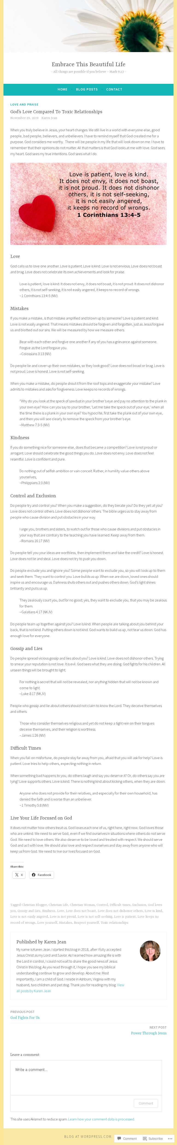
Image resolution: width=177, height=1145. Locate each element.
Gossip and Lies (29, 911)
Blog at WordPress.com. (88, 1136)
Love (60, 911)
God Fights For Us (25, 1015)
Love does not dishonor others (120, 911)
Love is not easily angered (29, 917)
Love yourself (47, 923)
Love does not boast (81, 911)
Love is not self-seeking (95, 917)
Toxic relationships (114, 923)
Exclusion (139, 905)
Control (102, 905)
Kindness (48, 911)
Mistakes (65, 923)
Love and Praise (24, 104)
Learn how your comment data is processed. (101, 1119)
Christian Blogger (34, 905)
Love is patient (125, 917)
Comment (146, 1103)
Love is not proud (63, 917)
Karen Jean (49, 118)
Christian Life (58, 905)
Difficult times (120, 905)
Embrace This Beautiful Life (88, 64)
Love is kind (153, 911)
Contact (114, 89)
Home (63, 89)
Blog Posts (87, 89)
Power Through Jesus (149, 1030)
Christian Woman (82, 905)
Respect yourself (86, 923)
